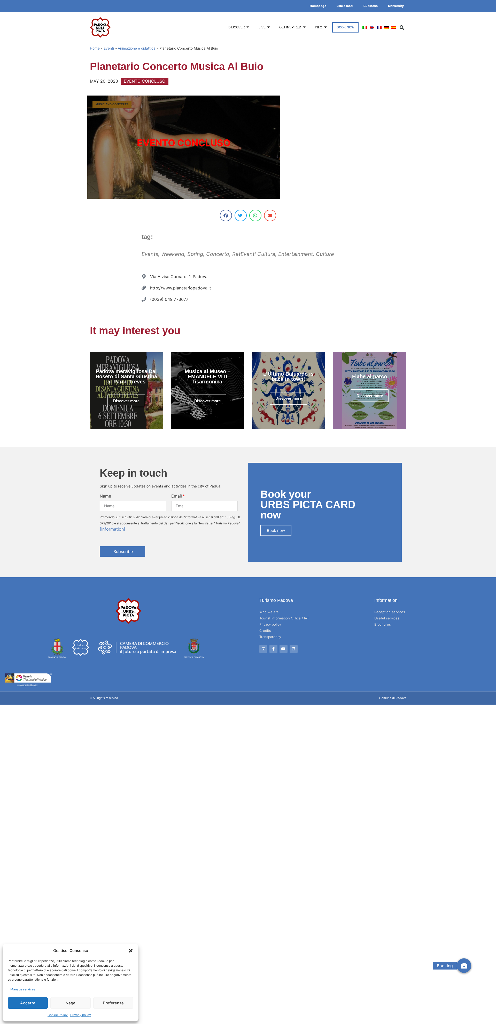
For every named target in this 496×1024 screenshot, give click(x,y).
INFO (318, 27)
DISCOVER (236, 27)
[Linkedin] (294, 649)
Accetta (27, 1003)
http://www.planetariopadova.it (180, 287)
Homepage (318, 6)
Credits (265, 630)
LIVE (262, 27)
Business (370, 6)
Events (150, 254)
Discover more (126, 401)
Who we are (269, 612)
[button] (130, 950)
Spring (195, 254)
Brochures (382, 624)
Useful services (386, 618)
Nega (70, 1003)
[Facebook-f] (273, 649)
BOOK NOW (345, 27)
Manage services (22, 989)
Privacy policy (80, 1015)
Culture (325, 254)
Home (95, 48)
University (396, 6)
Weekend (172, 254)
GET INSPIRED (290, 27)
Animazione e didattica (137, 48)
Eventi (109, 48)
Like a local (345, 6)
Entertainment (295, 254)
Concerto (217, 254)
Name (105, 496)
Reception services (389, 612)
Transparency (270, 637)
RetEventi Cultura (253, 254)
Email (176, 496)
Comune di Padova (392, 698)
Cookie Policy (58, 1015)
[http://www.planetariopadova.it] (144, 288)
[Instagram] (263, 649)
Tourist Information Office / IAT (284, 618)
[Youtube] (284, 649)
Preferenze (113, 1003)
